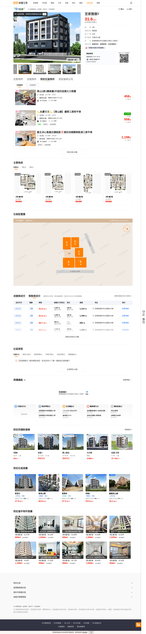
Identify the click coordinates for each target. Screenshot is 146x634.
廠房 (81, 3)
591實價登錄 (46, 623)
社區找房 (90, 3)
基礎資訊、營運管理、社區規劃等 (104, 44)
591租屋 (86, 623)
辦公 (73, 3)
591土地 (67, 623)
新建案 (35, 3)
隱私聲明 (85, 632)
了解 (44, 14)
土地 (59, 3)
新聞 (98, 3)
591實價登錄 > (32, 9)
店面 (66, 3)
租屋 (52, 3)
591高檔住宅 (96, 623)
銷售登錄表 (123, 296)
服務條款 (71, 626)
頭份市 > (45, 9)
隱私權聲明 (81, 626)
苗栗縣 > (40, 9)
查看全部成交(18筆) (72, 337)
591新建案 (57, 623)
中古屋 (44, 3)
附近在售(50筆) (72, 152)
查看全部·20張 (72, 60)
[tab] (19, 85)
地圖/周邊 (126, 380)
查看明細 (125, 308)
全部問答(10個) (72, 369)
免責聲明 (61, 626)
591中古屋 (76, 623)
